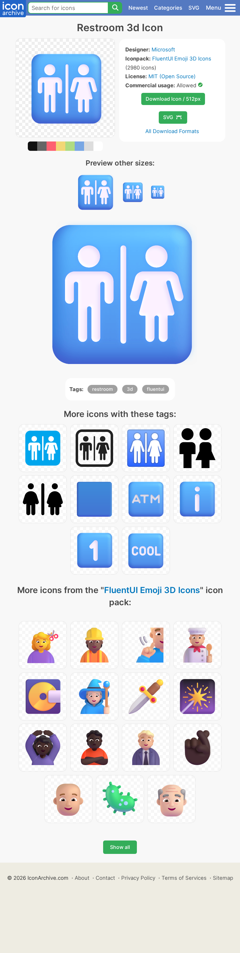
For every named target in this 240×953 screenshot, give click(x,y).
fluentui (155, 389)
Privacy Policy (138, 878)
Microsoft (163, 49)
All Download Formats (172, 131)
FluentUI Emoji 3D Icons (181, 58)
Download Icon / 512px (173, 99)
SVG (193, 8)
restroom (102, 389)
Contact (105, 878)
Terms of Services (184, 878)
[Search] (115, 8)
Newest (138, 8)
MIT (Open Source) (172, 76)
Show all (120, 847)
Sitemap (223, 878)
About (82, 878)
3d (130, 389)
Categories (168, 8)
